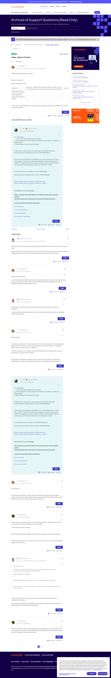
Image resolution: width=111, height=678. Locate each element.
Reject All (91, 673)
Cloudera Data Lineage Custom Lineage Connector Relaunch (85, 86)
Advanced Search (15, 32)
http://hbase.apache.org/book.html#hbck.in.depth (31, 183)
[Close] (107, 658)
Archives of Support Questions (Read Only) (33, 44)
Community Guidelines (21, 210)
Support (64, 6)
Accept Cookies (103, 673)
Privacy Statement (98, 669)
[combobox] (52, 28)
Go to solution (64, 54)
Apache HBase (19, 61)
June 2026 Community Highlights (81, 81)
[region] (83, 667)
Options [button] (15, 48)
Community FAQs (47, 655)
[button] (67, 71)
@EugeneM (17, 566)
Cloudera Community (19, 12)
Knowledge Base (48, 661)
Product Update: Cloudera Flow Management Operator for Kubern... (84, 92)
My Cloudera (15, 661)
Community (44, 6)
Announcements (37, 12)
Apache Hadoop (17, 668)
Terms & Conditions (29, 666)
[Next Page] (44, 646)
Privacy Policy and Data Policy (39, 666)
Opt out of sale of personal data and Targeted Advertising (67, 674)
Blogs (71, 12)
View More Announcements (85, 102)
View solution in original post (22, 216)
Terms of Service (19, 206)
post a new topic (72, 39)
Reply (65, 112)
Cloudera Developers (82, 12)
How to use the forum (20, 213)
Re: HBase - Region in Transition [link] (52, 44)
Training (51, 6)
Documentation (36, 661)
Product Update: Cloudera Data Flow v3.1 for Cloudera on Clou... (83, 97)
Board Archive (18, 44)
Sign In (97, 12)
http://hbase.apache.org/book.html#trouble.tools (30, 181)
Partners (58, 6)
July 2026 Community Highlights (80, 77)
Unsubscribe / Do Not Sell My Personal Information (55, 666)
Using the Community (60, 12)
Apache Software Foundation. (50, 668)
